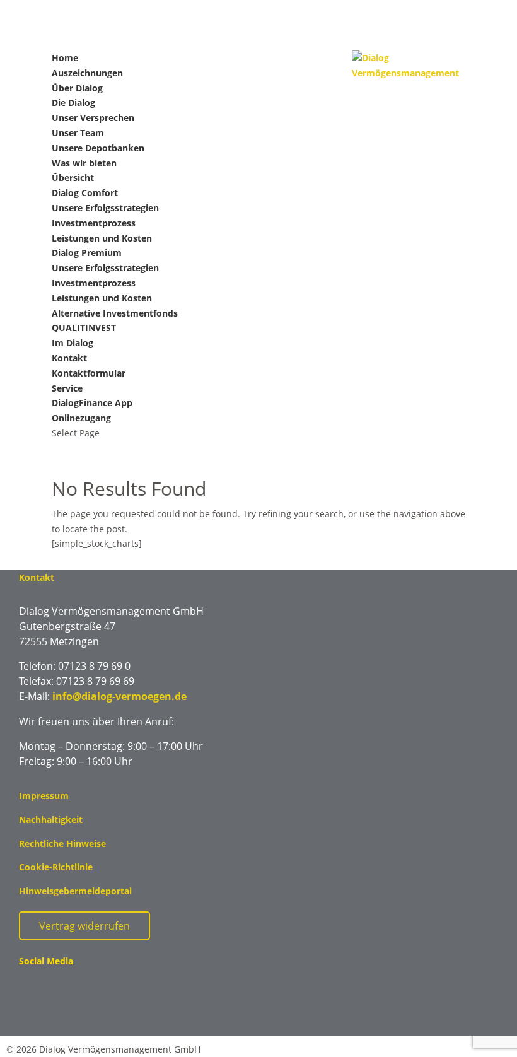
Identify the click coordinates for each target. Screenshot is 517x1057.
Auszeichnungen (87, 73)
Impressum (44, 796)
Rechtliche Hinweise (62, 844)
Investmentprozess (94, 223)
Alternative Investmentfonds (115, 313)
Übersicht (73, 178)
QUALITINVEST (84, 328)
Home (65, 58)
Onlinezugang (81, 418)
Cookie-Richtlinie (56, 867)
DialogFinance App (92, 403)
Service (67, 388)
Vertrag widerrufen (84, 926)
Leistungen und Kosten (102, 238)
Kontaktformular (88, 373)
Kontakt (69, 358)
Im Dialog (72, 343)
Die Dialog (73, 102)
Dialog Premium (87, 253)
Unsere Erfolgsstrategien (105, 208)
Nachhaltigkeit (51, 820)
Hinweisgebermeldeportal (75, 891)
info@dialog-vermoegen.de (119, 696)
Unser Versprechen (93, 118)
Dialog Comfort (85, 193)
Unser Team (78, 133)
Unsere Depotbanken (98, 148)
